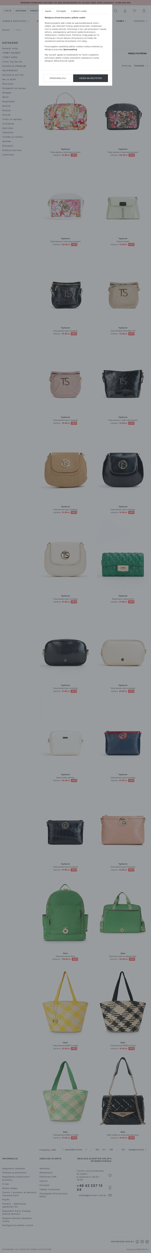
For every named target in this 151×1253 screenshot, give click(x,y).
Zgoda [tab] (48, 11)
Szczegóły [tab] (61, 11)
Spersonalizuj (58, 78)
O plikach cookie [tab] (79, 11)
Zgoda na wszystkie (90, 78)
